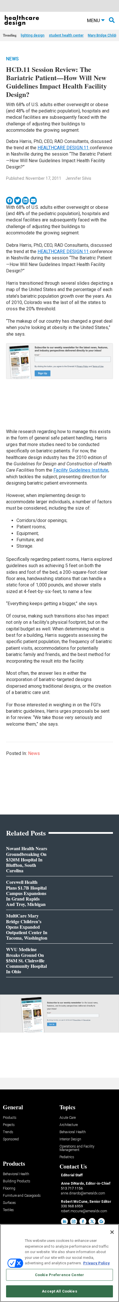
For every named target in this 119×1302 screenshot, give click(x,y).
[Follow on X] (92, 1221)
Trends (8, 1132)
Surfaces (9, 1203)
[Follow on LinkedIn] (64, 1221)
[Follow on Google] (101, 1221)
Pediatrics (67, 1157)
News (12, 59)
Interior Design (70, 1139)
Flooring (9, 1188)
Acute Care (68, 1118)
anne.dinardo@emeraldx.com (83, 1193)
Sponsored (11, 1139)
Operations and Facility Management (77, 1148)
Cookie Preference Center (59, 1275)
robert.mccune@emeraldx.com (84, 1211)
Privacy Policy (96, 1263)
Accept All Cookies (59, 1291)
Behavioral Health (73, 1132)
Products (9, 1118)
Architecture (69, 1125)
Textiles (8, 1210)
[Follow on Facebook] (82, 1221)
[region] (59, 1263)
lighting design (32, 35)
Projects (9, 1125)
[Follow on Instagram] (73, 1221)
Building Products (16, 1181)
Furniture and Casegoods (22, 1196)
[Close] (112, 1232)
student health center (66, 35)
